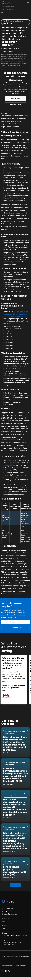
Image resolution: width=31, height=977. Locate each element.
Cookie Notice (22, 962)
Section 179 (7, 465)
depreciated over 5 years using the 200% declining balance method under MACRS (15, 314)
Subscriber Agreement (7, 965)
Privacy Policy (5, 962)
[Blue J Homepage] (6, 2)
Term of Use (13, 962)
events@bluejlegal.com (10, 914)
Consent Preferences (20, 965)
